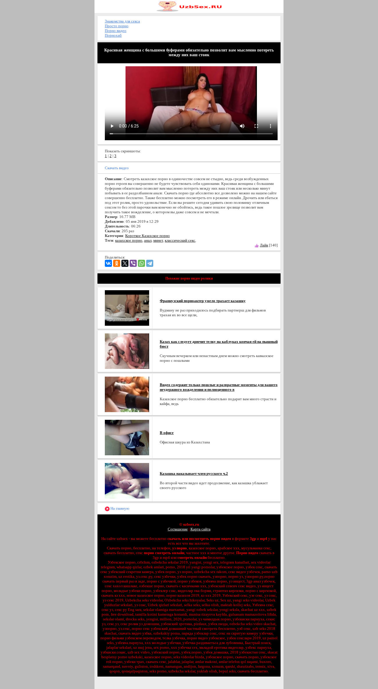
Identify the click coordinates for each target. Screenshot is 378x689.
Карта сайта (200, 529)
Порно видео (115, 30)
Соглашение (178, 529)
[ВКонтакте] (108, 263)
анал (147, 240)
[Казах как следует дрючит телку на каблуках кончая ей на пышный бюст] (127, 350)
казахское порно (128, 240)
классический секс (180, 240)
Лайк (264, 245)
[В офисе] (127, 437)
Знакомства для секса (122, 21)
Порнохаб (113, 35)
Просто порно (116, 26)
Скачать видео (117, 168)
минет (158, 240)
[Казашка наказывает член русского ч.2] (127, 480)
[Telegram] (149, 263)
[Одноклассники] (116, 263)
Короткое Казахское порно (147, 235)
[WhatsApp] (141, 263)
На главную (119, 508)
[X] (124, 263)
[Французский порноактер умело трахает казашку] (127, 307)
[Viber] (133, 263)
